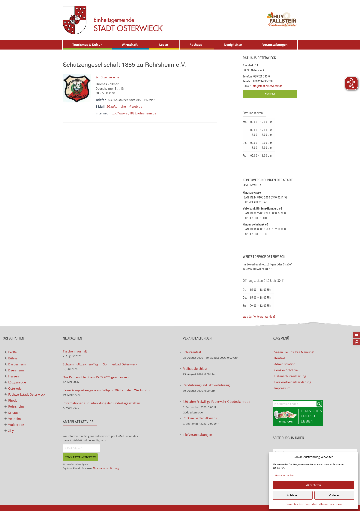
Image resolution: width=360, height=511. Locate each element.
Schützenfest (192, 352)
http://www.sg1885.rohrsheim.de (133, 113)
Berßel (12, 352)
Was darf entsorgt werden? (259, 316)
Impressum (336, 504)
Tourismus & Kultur (87, 45)
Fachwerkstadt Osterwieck (26, 394)
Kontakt (270, 93)
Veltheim (14, 419)
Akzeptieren (313, 485)
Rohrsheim (16, 406)
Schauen (14, 413)
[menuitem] (87, 45)
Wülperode (16, 425)
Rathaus (196, 45)
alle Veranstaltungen (197, 435)
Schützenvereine (107, 77)
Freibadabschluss (195, 369)
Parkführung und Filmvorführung (206, 385)
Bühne (12, 358)
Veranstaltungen (275, 45)
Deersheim (16, 370)
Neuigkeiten (233, 45)
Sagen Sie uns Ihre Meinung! (294, 352)
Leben (163, 45)
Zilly (11, 431)
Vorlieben (334, 495)
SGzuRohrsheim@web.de (124, 106)
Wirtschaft (130, 45)
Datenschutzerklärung (316, 504)
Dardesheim (17, 364)
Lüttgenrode (17, 382)
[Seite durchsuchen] (356, 340)
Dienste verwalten (283, 474)
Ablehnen (292, 495)
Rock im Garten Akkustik (200, 418)
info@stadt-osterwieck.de (267, 86)
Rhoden (13, 400)
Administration (285, 364)
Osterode (15, 388)
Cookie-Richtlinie (294, 504)
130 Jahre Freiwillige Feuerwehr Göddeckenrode (216, 402)
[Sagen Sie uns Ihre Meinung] (356, 334)
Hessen (13, 376)
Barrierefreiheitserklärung (292, 382)
